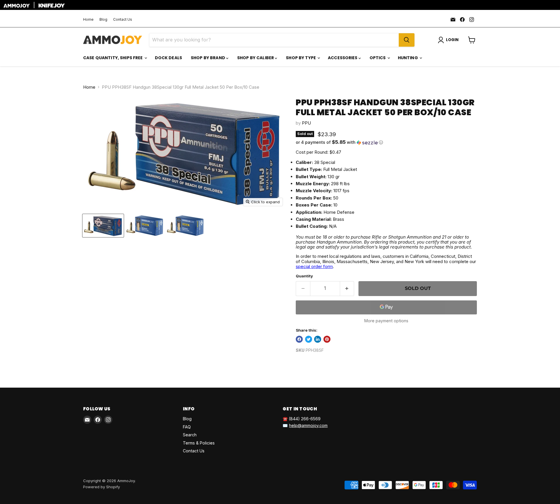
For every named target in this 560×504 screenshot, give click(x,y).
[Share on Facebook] (299, 339)
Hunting (408, 58)
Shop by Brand (208, 58)
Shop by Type (301, 58)
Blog (103, 20)
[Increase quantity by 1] (347, 288)
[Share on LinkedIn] (317, 339)
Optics (378, 58)
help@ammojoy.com (308, 425)
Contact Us (122, 20)
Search (190, 434)
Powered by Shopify (101, 486)
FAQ (187, 426)
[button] (386, 142)
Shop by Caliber (256, 58)
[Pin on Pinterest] (326, 339)
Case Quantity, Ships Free (113, 58)
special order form (314, 266)
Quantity (304, 276)
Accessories (343, 58)
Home (88, 20)
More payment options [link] (386, 320)
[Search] (406, 40)
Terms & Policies (199, 442)
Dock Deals (168, 58)
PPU (306, 123)
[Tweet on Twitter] (308, 339)
